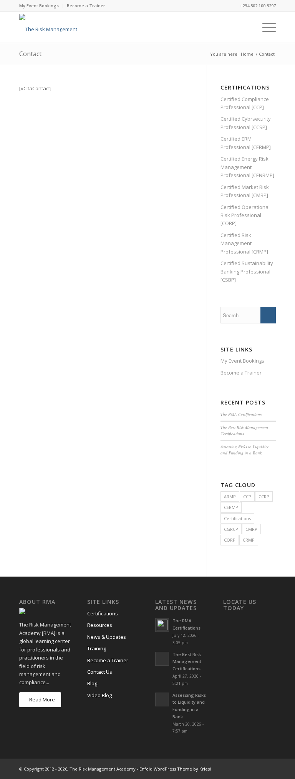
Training (96, 648)
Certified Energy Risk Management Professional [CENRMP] (247, 167)
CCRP (264, 496)
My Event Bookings (39, 5)
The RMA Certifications (241, 414)
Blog (92, 683)
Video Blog (99, 695)
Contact (30, 54)
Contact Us (99, 671)
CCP (247, 496)
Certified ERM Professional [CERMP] (245, 142)
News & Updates (106, 636)
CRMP (249, 540)
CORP (229, 540)
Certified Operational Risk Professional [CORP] (245, 215)
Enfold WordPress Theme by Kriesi (175, 769)
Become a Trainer (86, 5)
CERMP (231, 507)
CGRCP (231, 529)
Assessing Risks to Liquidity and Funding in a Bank (244, 450)
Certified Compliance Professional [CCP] (244, 103)
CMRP (251, 529)
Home (247, 54)
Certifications (237, 518)
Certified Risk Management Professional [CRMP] (244, 243)
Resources (99, 625)
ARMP (230, 496)
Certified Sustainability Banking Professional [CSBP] (246, 271)
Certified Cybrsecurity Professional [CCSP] (245, 122)
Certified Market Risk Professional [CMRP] (244, 191)
